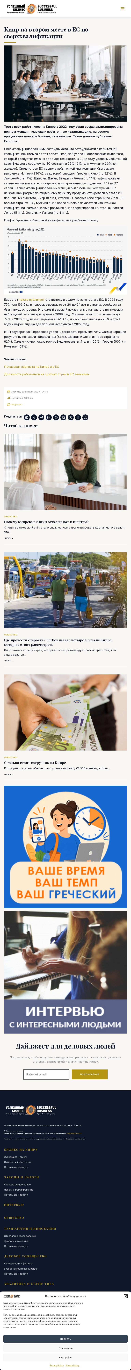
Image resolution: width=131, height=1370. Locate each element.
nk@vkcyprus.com (74, 1133)
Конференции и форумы (18, 1263)
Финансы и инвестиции (17, 1162)
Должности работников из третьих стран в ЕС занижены (47, 374)
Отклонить (65, 1348)
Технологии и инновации (30, 1228)
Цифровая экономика (16, 1241)
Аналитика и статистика (29, 1284)
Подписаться (89, 1074)
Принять (65, 1338)
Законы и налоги (21, 1177)
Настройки (65, 1357)
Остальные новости (16, 1167)
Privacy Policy (57, 1365)
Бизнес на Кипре (21, 1149)
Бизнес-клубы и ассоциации (21, 1268)
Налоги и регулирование (18, 1189)
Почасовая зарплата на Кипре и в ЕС (31, 366)
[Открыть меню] (122, 8)
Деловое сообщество (25, 1256)
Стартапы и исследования (20, 1236)
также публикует (32, 299)
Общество (16, 404)
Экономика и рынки (15, 1157)
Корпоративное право (17, 1184)
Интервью (14, 1205)
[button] (126, 1296)
